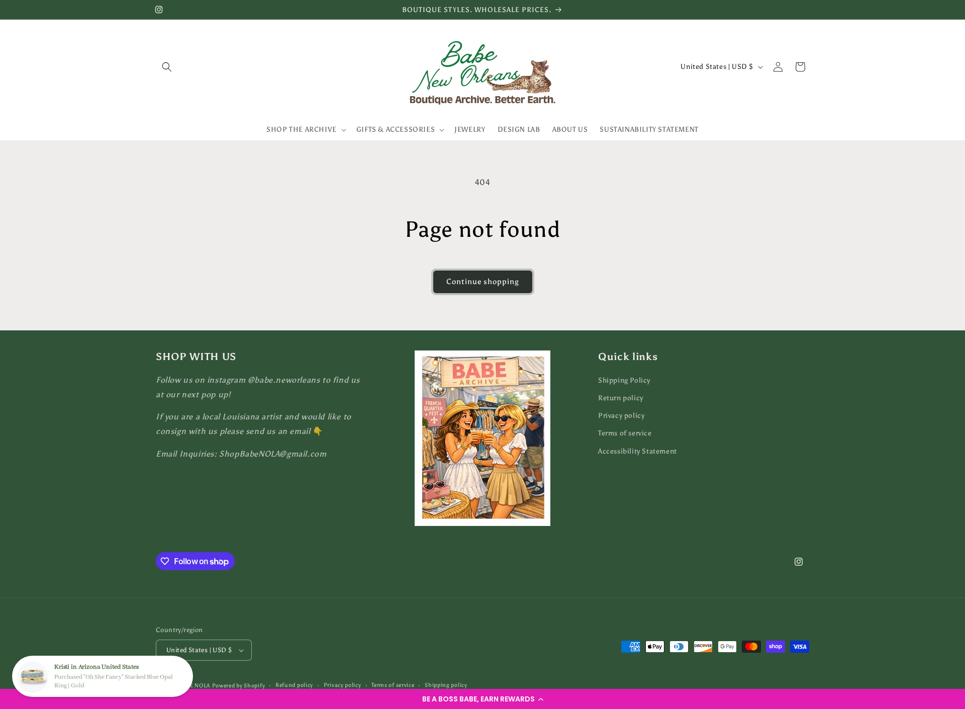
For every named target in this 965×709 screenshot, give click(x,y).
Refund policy (294, 685)
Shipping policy (446, 685)
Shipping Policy (624, 380)
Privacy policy (621, 415)
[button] (482, 699)
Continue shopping (482, 281)
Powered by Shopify (238, 685)
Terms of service (625, 433)
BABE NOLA (194, 685)
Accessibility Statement (637, 451)
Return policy (620, 398)
